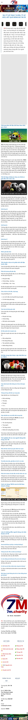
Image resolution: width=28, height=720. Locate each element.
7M (4, 28)
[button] (2, 2)
